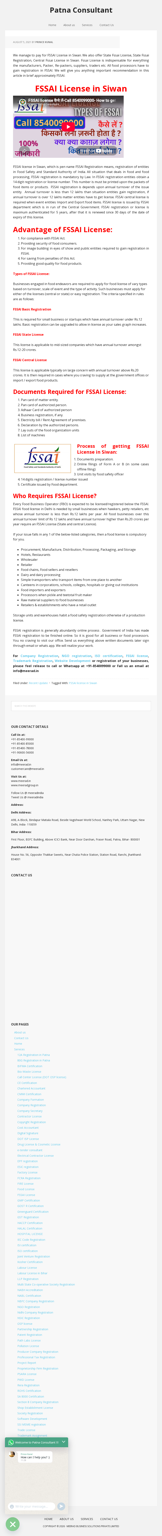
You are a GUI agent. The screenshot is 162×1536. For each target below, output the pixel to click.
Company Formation (30, 1099)
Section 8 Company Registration (37, 1402)
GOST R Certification (30, 1206)
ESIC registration (28, 1167)
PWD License (25, 1380)
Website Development (73, 661)
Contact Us (21, 1038)
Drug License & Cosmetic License (38, 1144)
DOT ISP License (28, 1139)
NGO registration (76, 656)
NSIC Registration (28, 1318)
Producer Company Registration (37, 1352)
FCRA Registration (28, 1178)
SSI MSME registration (31, 1424)
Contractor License (29, 1116)
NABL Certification (29, 1296)
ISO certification (108, 656)
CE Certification (27, 1083)
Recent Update (38, 683)
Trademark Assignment (32, 1435)
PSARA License (27, 1374)
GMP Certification (28, 1200)
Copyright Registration (31, 1122)
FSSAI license (137, 656)
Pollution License (28, 1346)
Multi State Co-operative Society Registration (46, 1284)
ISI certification (26, 1245)
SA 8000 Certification (30, 1396)
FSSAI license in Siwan (83, 683)
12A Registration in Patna (33, 1055)
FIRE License (25, 1183)
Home (18, 1043)
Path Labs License (29, 1340)
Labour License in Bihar (32, 1273)
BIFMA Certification (29, 1066)
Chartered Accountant (31, 1088)
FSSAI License (26, 1195)
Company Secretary (29, 1111)
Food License (26, 1189)
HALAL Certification (29, 1228)
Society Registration (30, 1413)
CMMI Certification (29, 1094)
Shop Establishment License (35, 1408)
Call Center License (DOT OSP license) (41, 1077)
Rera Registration (28, 1385)
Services (19, 1049)
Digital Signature (27, 1133)
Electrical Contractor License (35, 1155)
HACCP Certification (30, 1223)
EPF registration (27, 1161)
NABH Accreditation (30, 1290)
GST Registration (28, 1217)
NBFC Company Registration (35, 1301)
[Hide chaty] (13, 1524)
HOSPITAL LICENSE (30, 1234)
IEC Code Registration (31, 1240)
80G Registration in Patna (33, 1060)
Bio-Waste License (29, 1071)
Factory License (27, 1172)
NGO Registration (28, 1307)
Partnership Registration (32, 1329)
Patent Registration (29, 1335)
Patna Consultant (81, 9)
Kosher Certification (30, 1262)
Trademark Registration (33, 661)
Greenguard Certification (33, 1211)
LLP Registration (28, 1279)
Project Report (26, 1363)
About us (20, 1032)
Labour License (27, 1268)
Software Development (32, 1419)
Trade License (26, 1430)
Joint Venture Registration (33, 1256)
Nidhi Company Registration (35, 1312)
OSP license (24, 1324)
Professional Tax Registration (36, 1357)
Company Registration (39, 656)
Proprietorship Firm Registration (37, 1368)
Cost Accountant (28, 1127)
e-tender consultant (29, 1150)
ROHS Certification (29, 1391)
